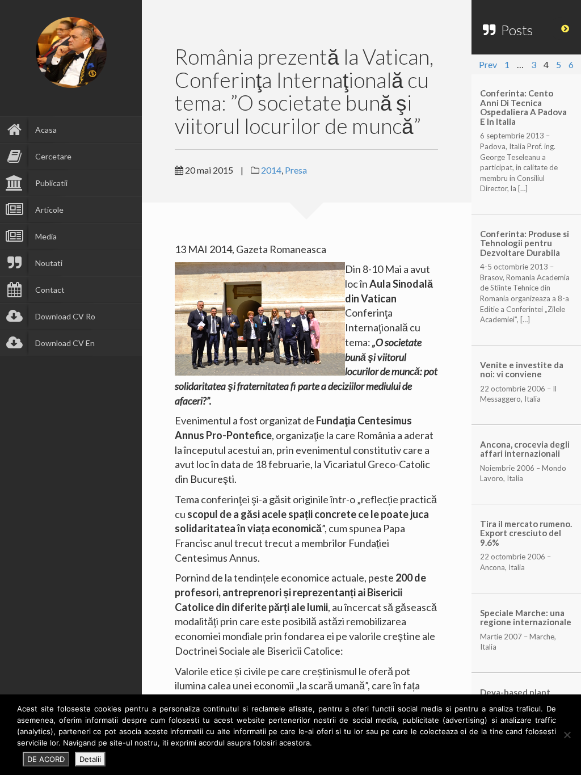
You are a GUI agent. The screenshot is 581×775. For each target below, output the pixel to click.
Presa (296, 170)
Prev (488, 64)
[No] (566, 734)
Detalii (90, 759)
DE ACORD (46, 759)
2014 (271, 170)
